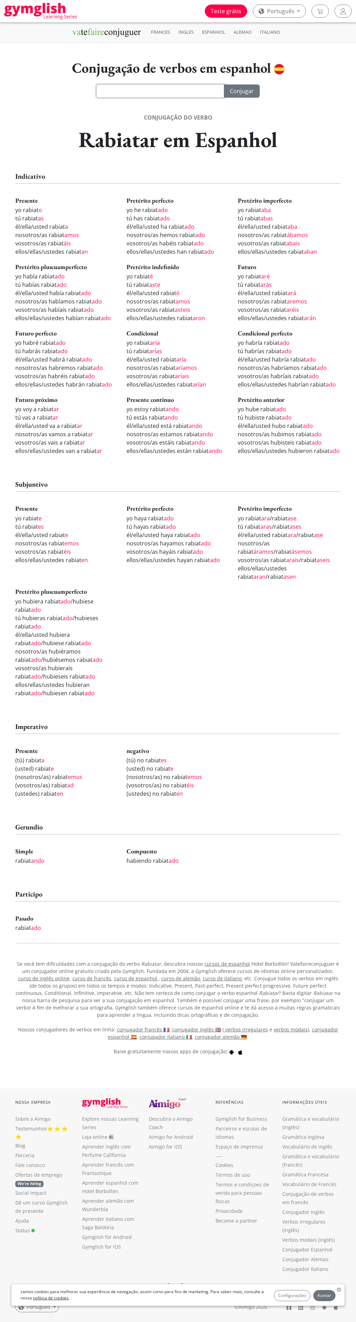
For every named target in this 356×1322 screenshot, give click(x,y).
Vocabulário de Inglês (307, 1146)
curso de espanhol (136, 978)
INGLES (186, 32)
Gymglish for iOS (101, 1246)
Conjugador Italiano (305, 1269)
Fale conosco (30, 1165)
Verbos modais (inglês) (308, 1239)
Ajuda (22, 1220)
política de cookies (50, 1298)
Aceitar (324, 1295)
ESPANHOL (213, 32)
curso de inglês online (44, 978)
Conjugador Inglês (303, 1212)
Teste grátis (226, 11)
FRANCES (160, 32)
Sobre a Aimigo (32, 1119)
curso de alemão (180, 978)
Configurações (292, 1295)
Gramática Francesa (305, 1174)
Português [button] (281, 11)
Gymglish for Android (107, 1237)
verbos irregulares (246, 1029)
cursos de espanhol (227, 963)
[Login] (343, 11)
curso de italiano (222, 978)
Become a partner (236, 1220)
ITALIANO (270, 32)
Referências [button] (230, 1102)
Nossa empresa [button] (33, 1102)
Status (23, 1230)
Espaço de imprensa (239, 1146)
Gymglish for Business (241, 1119)
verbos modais (291, 1029)
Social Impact (30, 1193)
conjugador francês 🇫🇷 (143, 1029)
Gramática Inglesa (303, 1137)
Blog (20, 1145)
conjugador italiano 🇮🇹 (165, 1036)
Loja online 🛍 (98, 1137)
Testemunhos (31, 1128)
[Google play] (231, 1051)
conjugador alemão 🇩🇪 (221, 1036)
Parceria (24, 1155)
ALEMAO (243, 32)
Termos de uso (233, 1174)
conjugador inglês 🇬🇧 (196, 1029)
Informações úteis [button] (304, 1102)
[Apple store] (240, 1051)
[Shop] (320, 11)
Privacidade (229, 1211)
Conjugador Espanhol (307, 1249)
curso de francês (91, 978)
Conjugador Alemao (305, 1259)
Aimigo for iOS (165, 1146)
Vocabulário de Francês (309, 1184)
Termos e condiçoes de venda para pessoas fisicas (242, 1193)
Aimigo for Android (171, 1137)
